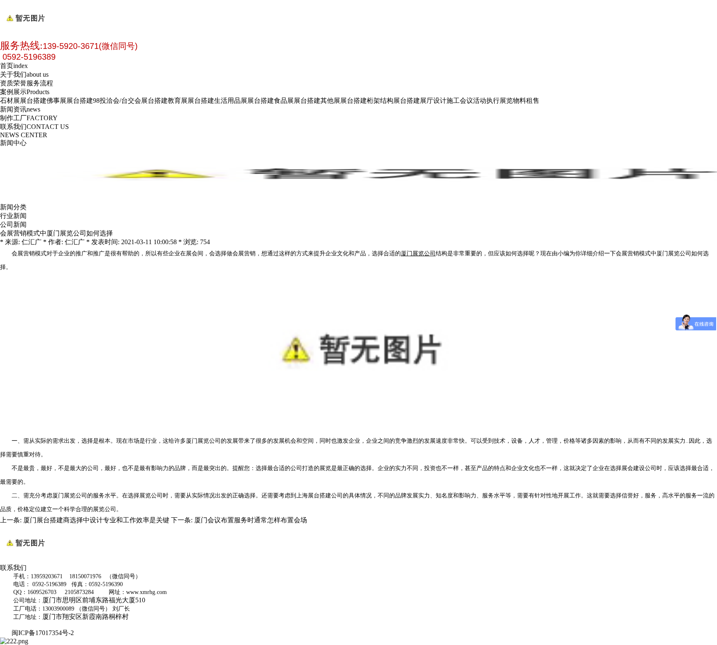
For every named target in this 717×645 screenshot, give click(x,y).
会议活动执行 (480, 100)
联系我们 (34, 126)
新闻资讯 (20, 109)
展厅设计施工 (440, 100)
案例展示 (24, 91)
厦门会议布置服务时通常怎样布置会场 (250, 520)
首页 (14, 65)
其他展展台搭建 (343, 100)
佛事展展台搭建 (69, 100)
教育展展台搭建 (191, 100)
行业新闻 (13, 215)
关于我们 (24, 74)
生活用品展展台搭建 (244, 100)
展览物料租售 (519, 100)
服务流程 (40, 83)
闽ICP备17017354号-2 (44, 632)
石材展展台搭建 (23, 100)
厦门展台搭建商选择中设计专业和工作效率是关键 (96, 520)
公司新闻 (13, 224)
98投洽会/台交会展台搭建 (130, 100)
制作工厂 (29, 117)
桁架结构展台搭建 (393, 100)
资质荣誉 (13, 83)
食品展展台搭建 (297, 100)
